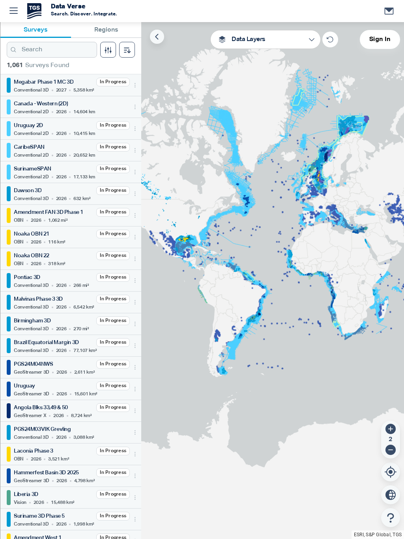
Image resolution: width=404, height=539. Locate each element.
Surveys (35, 30)
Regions (106, 30)
